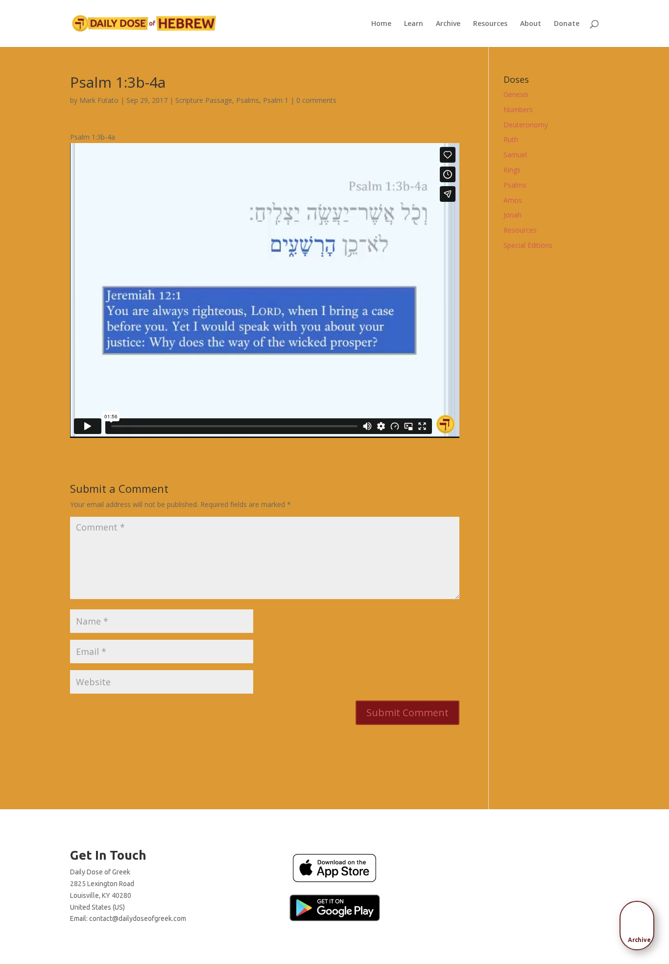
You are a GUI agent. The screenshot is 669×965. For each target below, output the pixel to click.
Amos (512, 200)
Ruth (510, 139)
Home (381, 24)
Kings (512, 169)
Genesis (515, 94)
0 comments (316, 100)
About (530, 24)
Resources (490, 24)
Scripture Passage (203, 100)
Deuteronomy (525, 124)
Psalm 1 (275, 100)
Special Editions (527, 245)
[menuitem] (639, 922)
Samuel (515, 154)
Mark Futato (99, 100)
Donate (566, 24)
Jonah (512, 214)
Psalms (247, 100)
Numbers (518, 109)
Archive (448, 24)
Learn (413, 24)
